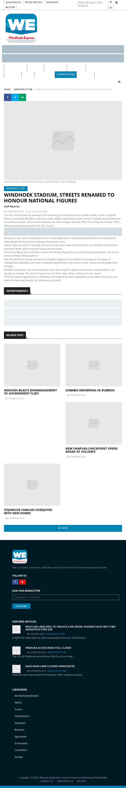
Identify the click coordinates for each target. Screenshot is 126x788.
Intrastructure (22, 716)
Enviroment (21, 743)
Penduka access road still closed (48, 647)
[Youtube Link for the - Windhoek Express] (22, 582)
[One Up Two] (110, 7)
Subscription (44, 74)
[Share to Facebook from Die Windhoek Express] (7, 97)
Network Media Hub (50, 778)
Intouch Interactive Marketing (77, 778)
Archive (81, 781)
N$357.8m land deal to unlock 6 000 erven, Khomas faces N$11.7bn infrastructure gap (70, 628)
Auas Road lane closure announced (50, 666)
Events (27, 74)
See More (63, 528)
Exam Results (13, 2)
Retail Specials (33, 2)
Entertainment (98, 68)
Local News (76, 68)
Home (7, 90)
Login (11, 7)
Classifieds (85, 74)
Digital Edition (15, 68)
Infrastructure (23, 90)
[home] (63, 28)
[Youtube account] (116, 2)
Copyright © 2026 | (29, 778)
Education (13, 74)
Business (19, 730)
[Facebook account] (110, 2)
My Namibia (100, 778)
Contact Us (46, 781)
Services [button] (35, 68)
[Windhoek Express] (19, 556)
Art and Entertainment (27, 696)
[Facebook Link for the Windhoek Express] (15, 582)
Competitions (66, 74)
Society (19, 757)
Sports (18, 702)
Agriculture (21, 737)
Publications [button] (54, 68)
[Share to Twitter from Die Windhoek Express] (15, 97)
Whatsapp (52, 2)
